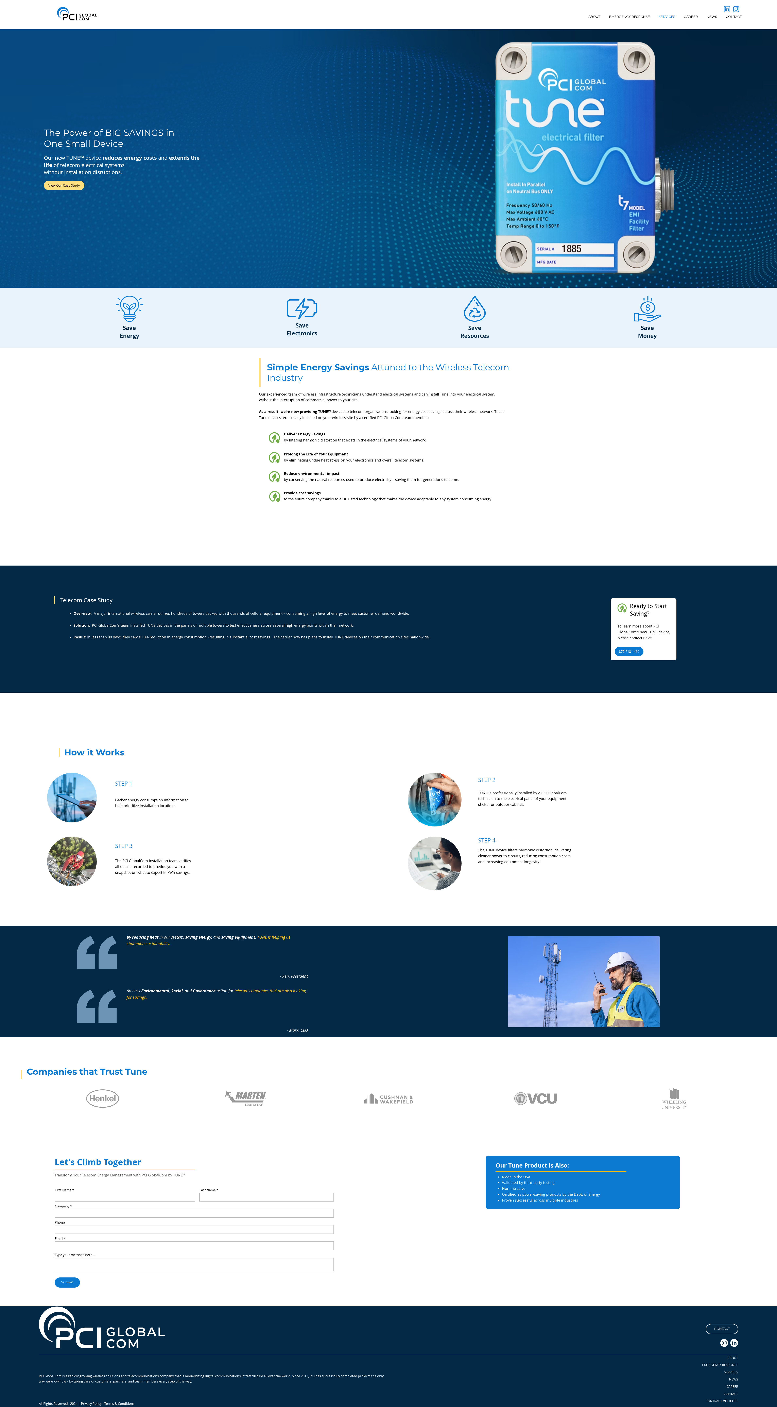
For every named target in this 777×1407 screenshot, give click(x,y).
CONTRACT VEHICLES (721, 1401)
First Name (63, 1190)
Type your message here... (75, 1254)
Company (62, 1206)
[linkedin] (727, 9)
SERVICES (731, 1372)
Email (59, 1238)
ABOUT (732, 1358)
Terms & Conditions (119, 1403)
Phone (60, 1222)
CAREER (732, 1386)
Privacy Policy (91, 1403)
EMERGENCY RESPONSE (720, 1365)
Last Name (208, 1190)
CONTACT (731, 1394)
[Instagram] (724, 1343)
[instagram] (736, 9)
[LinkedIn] (734, 1343)
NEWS (733, 1379)
